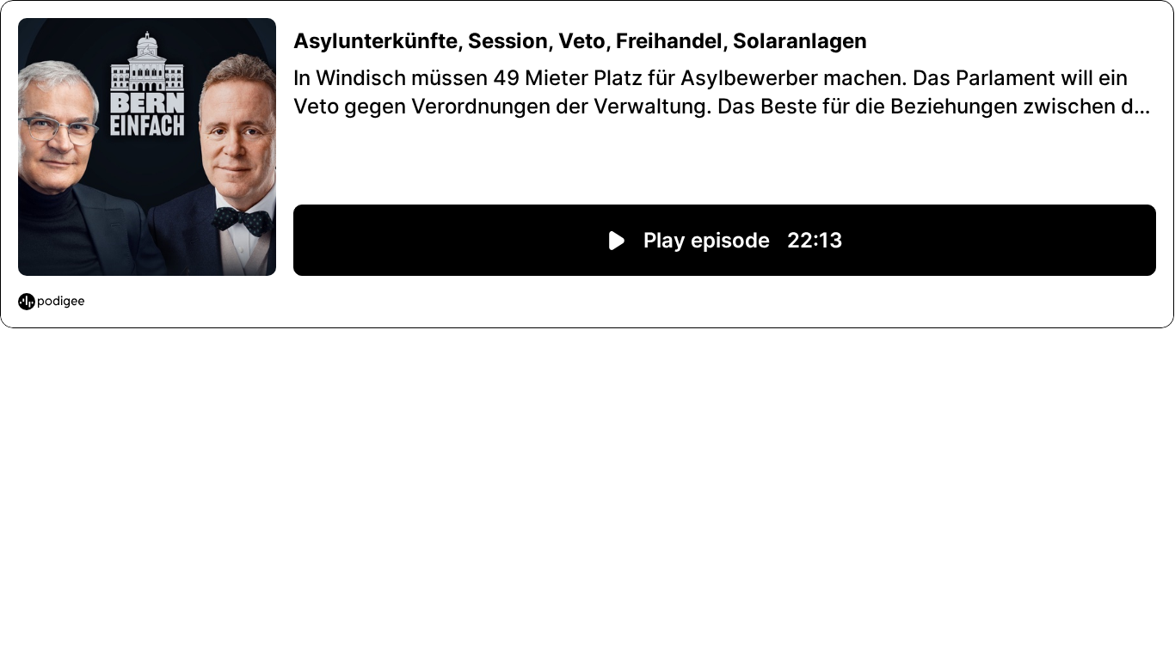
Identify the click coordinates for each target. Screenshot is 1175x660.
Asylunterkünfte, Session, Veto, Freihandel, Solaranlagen (580, 40)
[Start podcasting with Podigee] (51, 302)
